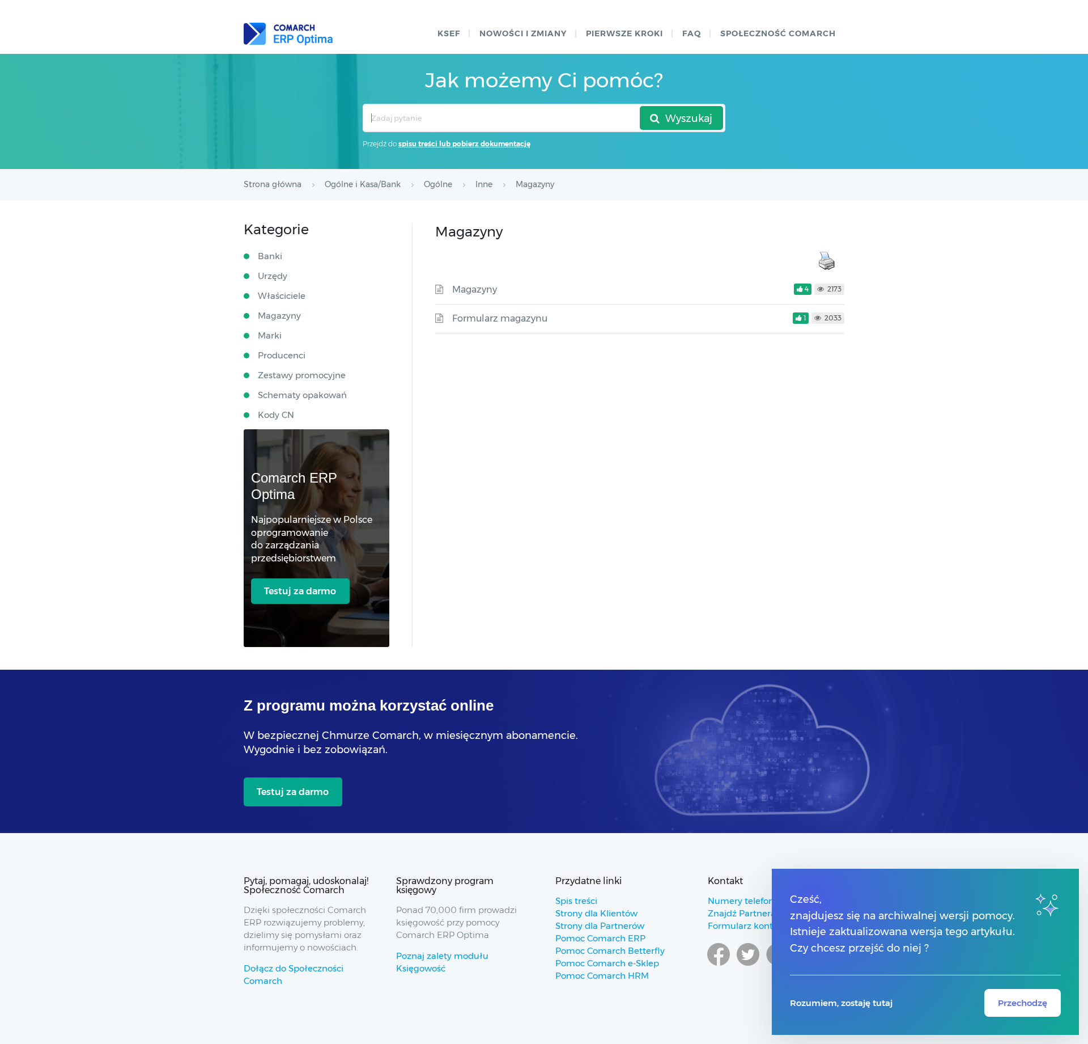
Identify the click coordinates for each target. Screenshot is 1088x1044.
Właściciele (281, 295)
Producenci (281, 355)
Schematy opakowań (302, 395)
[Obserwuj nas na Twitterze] (748, 965)
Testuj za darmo (300, 591)
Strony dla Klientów (596, 913)
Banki (270, 256)
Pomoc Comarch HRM (602, 975)
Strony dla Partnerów (599, 925)
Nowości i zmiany (523, 33)
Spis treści (576, 900)
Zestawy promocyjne (302, 375)
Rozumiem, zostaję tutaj (841, 1002)
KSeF (448, 33)
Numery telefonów (747, 900)
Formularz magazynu (499, 318)
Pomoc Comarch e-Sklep (607, 963)
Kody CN (276, 414)
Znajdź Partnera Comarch (762, 913)
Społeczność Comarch (778, 33)
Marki (270, 335)
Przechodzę (1022, 1002)
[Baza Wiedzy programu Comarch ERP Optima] (288, 34)
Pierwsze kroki (624, 33)
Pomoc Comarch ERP (600, 938)
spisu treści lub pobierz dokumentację (464, 144)
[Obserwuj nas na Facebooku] (718, 965)
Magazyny (474, 289)
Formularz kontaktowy (756, 925)
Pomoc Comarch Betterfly (610, 950)
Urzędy (272, 275)
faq (691, 33)
